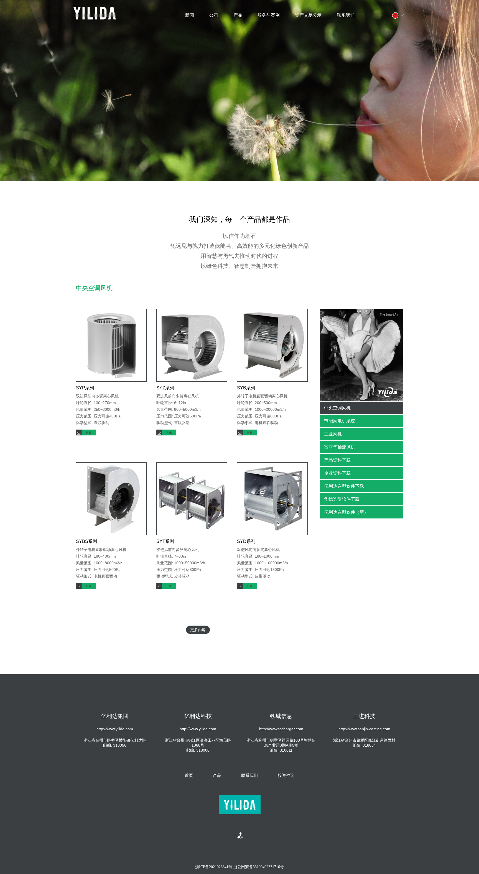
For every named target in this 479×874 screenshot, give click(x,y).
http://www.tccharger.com (281, 729)
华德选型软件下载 (342, 499)
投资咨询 (286, 775)
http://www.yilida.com (114, 729)
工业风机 (333, 434)
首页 (189, 775)
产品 (237, 15)
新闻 (189, 15)
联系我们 (346, 15)
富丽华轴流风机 (339, 447)
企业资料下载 (337, 473)
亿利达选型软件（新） (346, 512)
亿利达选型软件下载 (344, 486)
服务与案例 (269, 15)
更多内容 (198, 630)
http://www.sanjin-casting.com (364, 729)
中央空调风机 (337, 407)
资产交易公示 (308, 15)
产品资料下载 (337, 460)
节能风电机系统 (339, 421)
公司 (213, 15)
